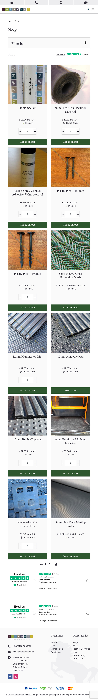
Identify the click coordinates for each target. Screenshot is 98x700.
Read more (70, 390)
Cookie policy (79, 655)
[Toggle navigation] (93, 9)
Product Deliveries (81, 649)
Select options (70, 307)
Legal (75, 652)
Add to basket (27, 142)
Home (10, 21)
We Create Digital (83, 695)
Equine (54, 642)
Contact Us (78, 658)
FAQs (75, 642)
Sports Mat (56, 652)
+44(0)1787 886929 (22, 646)
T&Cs (75, 645)
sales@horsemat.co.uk (23, 652)
